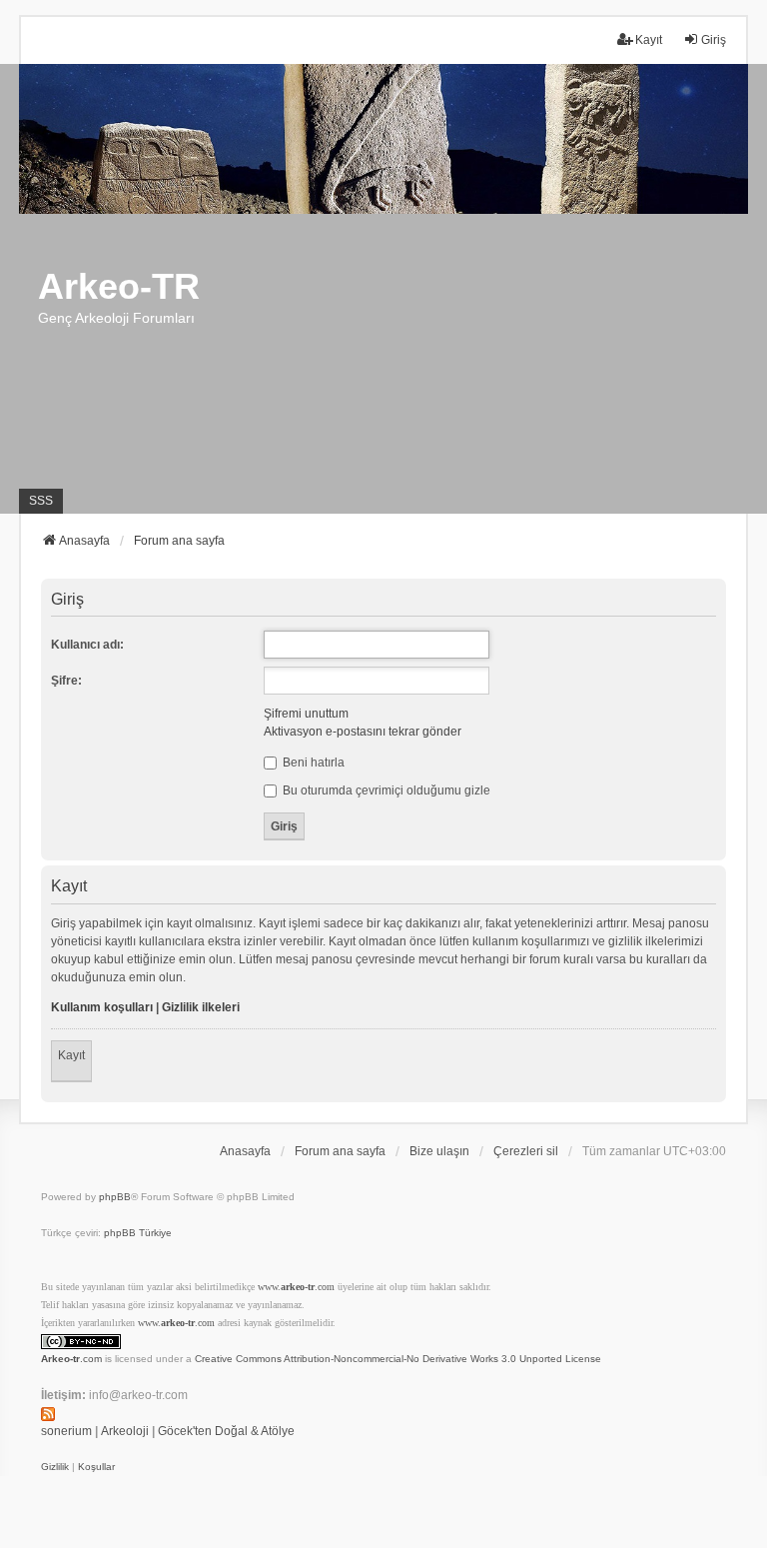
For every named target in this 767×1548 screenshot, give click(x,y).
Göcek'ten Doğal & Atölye (226, 1431)
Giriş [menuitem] (713, 40)
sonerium (66, 1431)
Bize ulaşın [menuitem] (439, 1151)
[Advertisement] (383, 364)
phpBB (115, 1196)
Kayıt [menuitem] (648, 40)
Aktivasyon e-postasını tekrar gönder (362, 732)
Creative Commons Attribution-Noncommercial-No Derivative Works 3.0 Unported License (398, 1358)
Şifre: (66, 681)
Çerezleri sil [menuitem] (525, 1151)
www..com (296, 1286)
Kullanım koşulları (102, 1007)
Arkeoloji (125, 1431)
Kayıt (71, 1055)
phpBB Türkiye (138, 1232)
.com (71, 1358)
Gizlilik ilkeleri (201, 1007)
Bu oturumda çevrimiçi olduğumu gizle (385, 790)
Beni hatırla (312, 763)
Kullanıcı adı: (87, 645)
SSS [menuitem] (41, 501)
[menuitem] (55, 1467)
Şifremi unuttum (306, 714)
